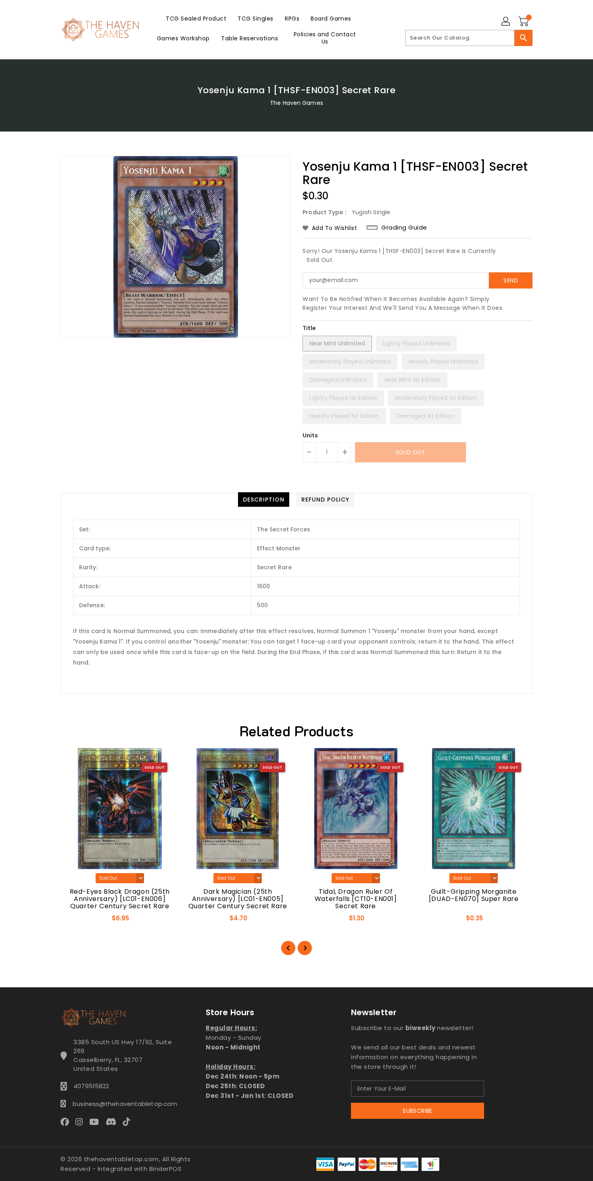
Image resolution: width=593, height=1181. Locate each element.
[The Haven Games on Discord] (113, 1122)
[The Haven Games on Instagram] (81, 1122)
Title (309, 328)
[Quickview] (73, 921)
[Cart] (524, 22)
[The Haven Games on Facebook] (67, 1122)
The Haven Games (296, 103)
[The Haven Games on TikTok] (129, 1122)
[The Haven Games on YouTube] (96, 1122)
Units (310, 435)
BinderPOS (165, 1168)
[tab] (263, 499)
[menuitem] (196, 18)
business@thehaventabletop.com (123, 1103)
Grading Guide (404, 228)
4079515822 (91, 1086)
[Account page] (506, 22)
